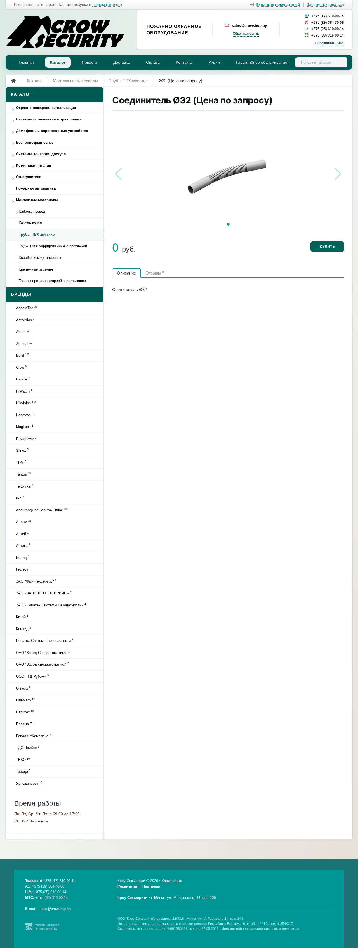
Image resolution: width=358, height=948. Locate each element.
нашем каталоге (107, 5)
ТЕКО (23, 759)
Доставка (121, 62)
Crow (21, 367)
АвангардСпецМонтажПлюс (42, 510)
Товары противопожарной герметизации (52, 281)
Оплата (153, 62)
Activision (25, 320)
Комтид (23, 629)
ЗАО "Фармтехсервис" (36, 581)
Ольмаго (25, 700)
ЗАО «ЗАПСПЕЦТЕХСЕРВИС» (43, 593)
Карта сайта (172, 881)
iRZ (20, 498)
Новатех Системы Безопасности (44, 640)
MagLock (24, 426)
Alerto (22, 331)
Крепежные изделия (36, 269)
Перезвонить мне (329, 43)
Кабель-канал (30, 223)
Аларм (23, 521)
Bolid (22, 355)
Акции (214, 62)
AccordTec (26, 308)
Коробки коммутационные (40, 258)
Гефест (23, 569)
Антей (22, 533)
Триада (23, 771)
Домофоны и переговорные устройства (52, 131)
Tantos (23, 474)
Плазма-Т (25, 724)
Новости (89, 62)
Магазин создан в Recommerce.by (47, 926)
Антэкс (23, 545)
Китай (22, 616)
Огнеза (23, 688)
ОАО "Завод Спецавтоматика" (43, 652)
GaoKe (23, 379)
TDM (21, 462)
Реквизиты (127, 886)
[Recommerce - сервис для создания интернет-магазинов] (28, 929)
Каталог (58, 62)
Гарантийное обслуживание (261, 62)
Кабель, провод (32, 211)
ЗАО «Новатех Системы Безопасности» (51, 605)
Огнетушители (28, 177)
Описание (126, 273)
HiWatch (24, 391)
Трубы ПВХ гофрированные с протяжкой (53, 246)
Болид (22, 557)
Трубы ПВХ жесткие (37, 234)
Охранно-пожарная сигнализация (46, 108)
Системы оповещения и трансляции (49, 119)
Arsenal (24, 343)
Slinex (22, 450)
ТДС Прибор (27, 747)
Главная (26, 62)
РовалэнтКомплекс (34, 736)
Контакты (184, 62)
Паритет (25, 712)
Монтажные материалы (37, 200)
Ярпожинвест (29, 783)
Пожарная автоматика (36, 188)
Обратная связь (246, 34)
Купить (327, 246)
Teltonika (24, 486)
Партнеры (151, 886)
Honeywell (25, 415)
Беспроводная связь (35, 142)
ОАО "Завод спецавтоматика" (42, 664)
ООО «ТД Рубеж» (32, 676)
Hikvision (26, 403)
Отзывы (154, 272)
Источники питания (33, 165)
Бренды (21, 294)
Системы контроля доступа (41, 154)
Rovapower (26, 438)
